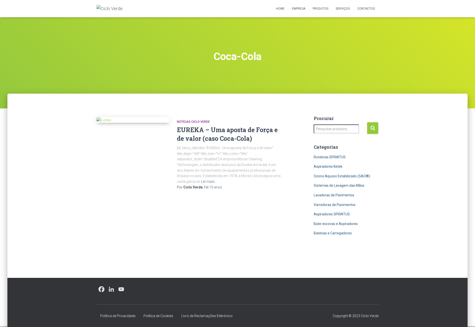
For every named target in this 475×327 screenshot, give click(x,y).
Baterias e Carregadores (333, 233)
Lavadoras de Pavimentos (334, 195)
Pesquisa (372, 128)
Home (280, 8)
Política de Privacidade (117, 316)
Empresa (298, 8)
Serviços (343, 8)
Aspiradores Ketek (328, 166)
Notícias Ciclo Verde (193, 121)
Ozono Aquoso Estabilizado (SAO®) (342, 176)
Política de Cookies (158, 316)
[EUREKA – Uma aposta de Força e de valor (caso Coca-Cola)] (132, 120)
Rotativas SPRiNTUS (330, 157)
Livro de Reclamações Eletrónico (207, 316)
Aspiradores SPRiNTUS (332, 214)
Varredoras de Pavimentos (335, 205)
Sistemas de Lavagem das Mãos (339, 185)
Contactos (366, 8)
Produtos (320, 8)
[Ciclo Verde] (109, 8)
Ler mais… (209, 182)
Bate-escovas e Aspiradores (336, 224)
